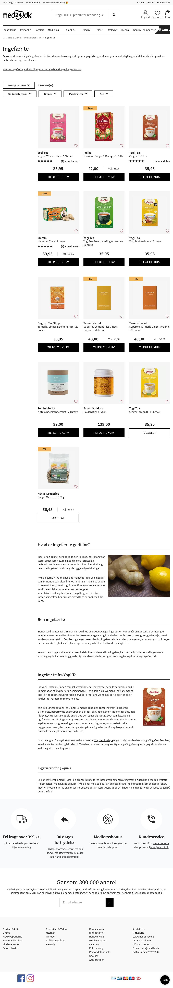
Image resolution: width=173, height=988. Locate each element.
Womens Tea (112, 690)
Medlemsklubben (12, 940)
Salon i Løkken (11, 948)
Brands (140, 2)
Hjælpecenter (97, 932)
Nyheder (51, 936)
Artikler (150, 2)
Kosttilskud (10, 30)
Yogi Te (46, 687)
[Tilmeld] (109, 902)
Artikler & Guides (55, 940)
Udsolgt (149, 433)
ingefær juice (63, 779)
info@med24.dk (159, 847)
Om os (6, 932)
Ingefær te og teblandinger (50, 69)
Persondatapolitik (99, 952)
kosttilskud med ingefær (51, 593)
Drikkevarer (30, 37)
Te (40, 37)
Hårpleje (39, 30)
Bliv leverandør (11, 944)
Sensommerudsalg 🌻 (56, 2)
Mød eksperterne (12, 936)
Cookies (93, 955)
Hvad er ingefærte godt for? (18, 69)
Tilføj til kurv (58, 177)
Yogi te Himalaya (103, 740)
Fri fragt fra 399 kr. (14, 2)
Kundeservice (163, 2)
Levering (94, 944)
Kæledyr (112, 30)
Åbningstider (96, 959)
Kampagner (34, 2)
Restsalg (50, 944)
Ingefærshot (74, 69)
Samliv (137, 30)
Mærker (50, 932)
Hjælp (165, 980)
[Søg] (114, 14)
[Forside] (4, 37)
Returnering (96, 948)
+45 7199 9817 (161, 843)
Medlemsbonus (98, 940)
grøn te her (76, 731)
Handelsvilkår (97, 936)
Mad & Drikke (14, 37)
